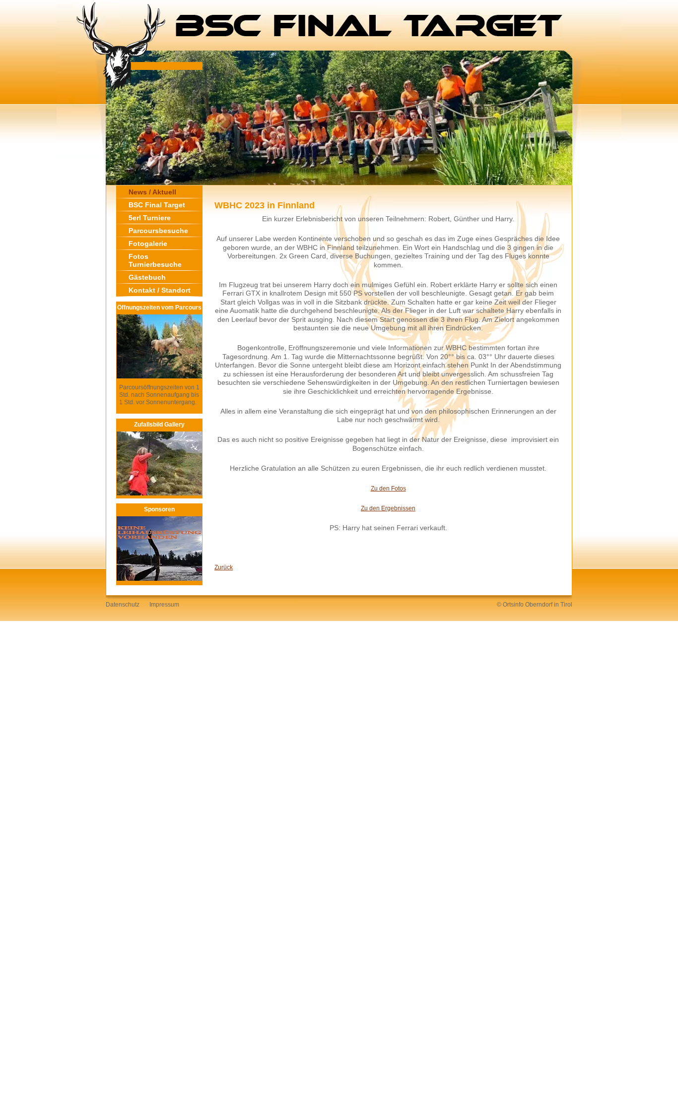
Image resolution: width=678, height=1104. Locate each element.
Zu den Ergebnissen (388, 508)
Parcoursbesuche (158, 231)
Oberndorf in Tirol (548, 604)
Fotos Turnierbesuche (155, 260)
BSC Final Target (157, 205)
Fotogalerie (148, 243)
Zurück (223, 567)
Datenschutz (122, 604)
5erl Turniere (150, 218)
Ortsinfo (513, 604)
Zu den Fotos (388, 488)
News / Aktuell (152, 192)
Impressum (164, 604)
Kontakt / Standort (160, 290)
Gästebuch (147, 277)
